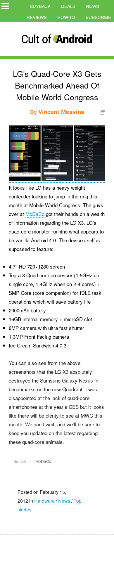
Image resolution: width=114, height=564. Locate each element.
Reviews (37, 17)
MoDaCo (34, 213)
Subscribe (98, 17)
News (92, 6)
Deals (68, 6)
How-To (66, 17)
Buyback (40, 6)
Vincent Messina (61, 111)
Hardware (44, 500)
